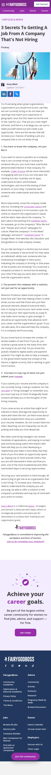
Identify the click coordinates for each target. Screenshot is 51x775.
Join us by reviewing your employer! (25, 541)
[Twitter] (19, 665)
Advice (33, 10)
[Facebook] (5, 665)
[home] (16, 5)
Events (44, 10)
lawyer (31, 506)
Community (8, 10)
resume (18, 376)
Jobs (22, 10)
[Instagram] (12, 665)
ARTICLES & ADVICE (13, 19)
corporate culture (33, 206)
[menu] (3, 3)
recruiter (5, 390)
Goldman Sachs (39, 220)
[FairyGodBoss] (19, 659)
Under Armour (18, 171)
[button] (4, 94)
